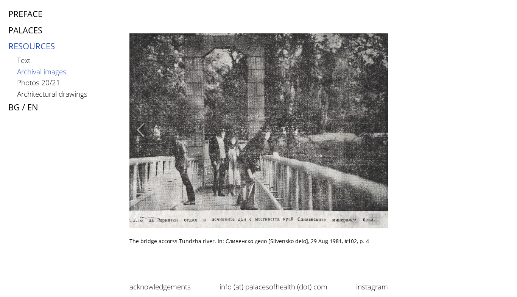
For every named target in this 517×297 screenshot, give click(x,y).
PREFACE (25, 14)
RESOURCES (31, 46)
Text (23, 60)
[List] (374, 221)
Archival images (41, 71)
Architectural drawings (52, 94)
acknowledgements (160, 286)
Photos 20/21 (38, 82)
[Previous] (138, 131)
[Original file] (355, 221)
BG (14, 107)
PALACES (25, 30)
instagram (372, 286)
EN (32, 107)
